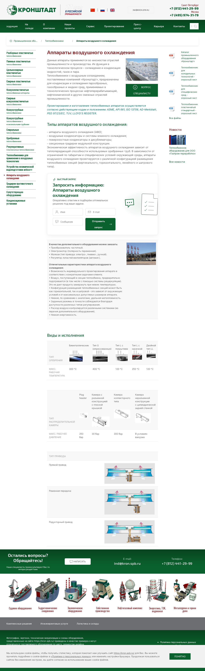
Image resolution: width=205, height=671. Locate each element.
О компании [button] (49, 26)
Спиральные (13, 131)
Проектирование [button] (114, 26)
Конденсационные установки (15, 202)
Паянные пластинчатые (18, 63)
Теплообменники (54, 40)
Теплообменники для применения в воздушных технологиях (19, 158)
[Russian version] (102, 10)
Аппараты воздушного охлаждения (17, 177)
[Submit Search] (195, 26)
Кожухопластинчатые (17, 91)
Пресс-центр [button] (138, 26)
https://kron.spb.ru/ (124, 653)
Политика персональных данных (178, 642)
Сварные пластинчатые (18, 83)
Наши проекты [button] (70, 26)
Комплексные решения (19, 623)
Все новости (177, 161)
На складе (29, 26)
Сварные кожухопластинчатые (17, 101)
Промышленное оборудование (26, 40)
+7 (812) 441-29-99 (184, 8)
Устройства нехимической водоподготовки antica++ (20, 168)
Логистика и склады (88, 623)
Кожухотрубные (14, 111)
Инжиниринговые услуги (54, 623)
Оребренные (13, 140)
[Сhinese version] (92, 10)
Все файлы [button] (175, 118)
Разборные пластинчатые (19, 54)
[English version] (112, 10)
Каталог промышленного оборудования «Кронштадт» (190, 56)
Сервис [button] (90, 26)
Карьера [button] (159, 26)
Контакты (179, 26)
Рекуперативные (20, 148)
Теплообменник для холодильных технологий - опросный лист (189, 73)
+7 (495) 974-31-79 (184, 15)
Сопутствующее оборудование (14, 194)
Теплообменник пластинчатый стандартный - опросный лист (189, 109)
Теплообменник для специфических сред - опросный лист (189, 92)
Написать (79, 561)
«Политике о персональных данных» (71, 656)
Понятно (180, 656)
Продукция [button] (12, 26)
